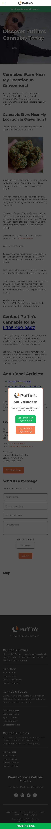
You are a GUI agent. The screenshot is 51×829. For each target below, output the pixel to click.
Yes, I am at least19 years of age (25, 419)
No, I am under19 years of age (25, 430)
